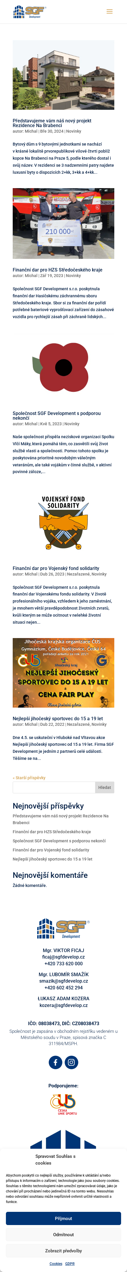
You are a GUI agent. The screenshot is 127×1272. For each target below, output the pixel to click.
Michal (31, 131)
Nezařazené (78, 574)
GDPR (70, 1264)
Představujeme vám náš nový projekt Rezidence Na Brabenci (52, 123)
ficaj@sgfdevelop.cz (63, 957)
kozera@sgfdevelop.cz (64, 1005)
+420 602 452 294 (64, 988)
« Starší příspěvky (29, 777)
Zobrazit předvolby (63, 1251)
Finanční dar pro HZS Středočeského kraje (57, 270)
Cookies (56, 1264)
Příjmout (63, 1218)
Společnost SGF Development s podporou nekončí (57, 416)
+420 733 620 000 (64, 963)
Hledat (104, 787)
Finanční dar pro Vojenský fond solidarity (56, 568)
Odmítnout (63, 1234)
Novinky (73, 131)
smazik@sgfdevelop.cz (63, 981)
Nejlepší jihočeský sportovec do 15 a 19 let (58, 718)
